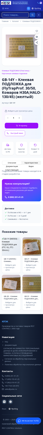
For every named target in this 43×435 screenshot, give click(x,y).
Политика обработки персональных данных (23, 364)
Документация (11, 345)
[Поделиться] (36, 42)
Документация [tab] (12, 166)
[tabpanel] (21, 196)
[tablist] (21, 163)
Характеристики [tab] (31, 163)
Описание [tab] (12, 163)
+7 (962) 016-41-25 (12, 382)
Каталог (15, 21)
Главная (5, 21)
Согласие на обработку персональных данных (20, 360)
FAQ (6, 342)
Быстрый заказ (17, 133)
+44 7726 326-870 (12, 386)
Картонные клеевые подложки (14, 73)
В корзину (23, 125)
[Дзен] (10, 401)
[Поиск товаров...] (28, 8)
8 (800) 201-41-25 (15, 197)
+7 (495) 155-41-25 (12, 379)
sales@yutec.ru (11, 389)
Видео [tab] (31, 166)
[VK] (4, 401)
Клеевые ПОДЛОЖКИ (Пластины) (15, 71)
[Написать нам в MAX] (41, 3)
